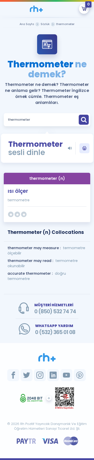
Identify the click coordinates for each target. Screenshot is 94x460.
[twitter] (27, 375)
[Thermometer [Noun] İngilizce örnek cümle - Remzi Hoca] (36, 9)
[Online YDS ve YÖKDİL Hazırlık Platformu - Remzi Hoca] (47, 357)
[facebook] (13, 375)
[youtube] (66, 375)
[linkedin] (53, 375)
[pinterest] (80, 375)
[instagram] (40, 375)
